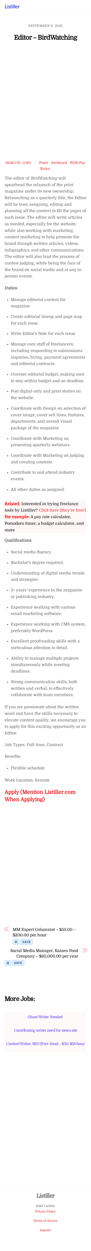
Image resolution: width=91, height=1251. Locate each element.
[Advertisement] (45, 103)
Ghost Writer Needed (45, 1017)
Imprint (45, 1230)
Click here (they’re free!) (62, 510)
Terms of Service (45, 1220)
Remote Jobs (18, 163)
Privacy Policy (45, 1211)
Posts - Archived (53, 163)
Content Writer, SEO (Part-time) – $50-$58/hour (45, 1044)
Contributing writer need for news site (45, 1030)
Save (26, 942)
